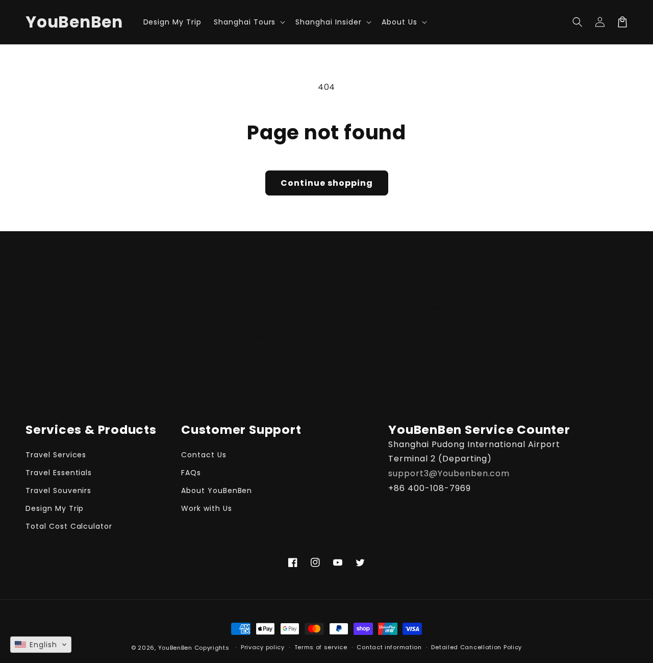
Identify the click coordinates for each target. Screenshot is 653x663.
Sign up (326, 367)
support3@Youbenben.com (449, 473)
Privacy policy (263, 647)
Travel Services (56, 455)
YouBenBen (175, 648)
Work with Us (206, 508)
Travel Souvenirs (58, 490)
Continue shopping (327, 183)
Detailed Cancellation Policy (476, 647)
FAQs (191, 473)
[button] (248, 22)
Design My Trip (55, 508)
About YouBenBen (216, 490)
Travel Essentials (59, 473)
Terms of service (320, 647)
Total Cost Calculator (69, 526)
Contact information (389, 647)
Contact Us (204, 455)
